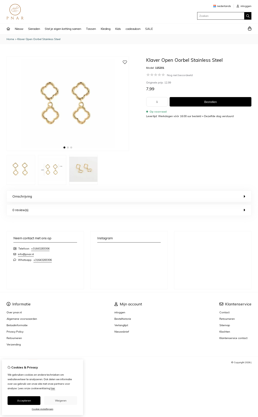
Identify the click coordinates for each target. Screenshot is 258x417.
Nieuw (19, 29)
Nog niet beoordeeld (180, 75)
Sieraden (34, 29)
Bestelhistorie (122, 318)
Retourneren (227, 318)
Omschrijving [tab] (22, 196)
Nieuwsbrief (121, 331)
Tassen (91, 29)
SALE (149, 29)
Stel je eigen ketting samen (63, 29)
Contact (224, 312)
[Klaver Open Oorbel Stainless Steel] (68, 150)
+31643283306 (40, 248)
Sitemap (224, 325)
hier (53, 388)
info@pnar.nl (26, 254)
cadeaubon (133, 29)
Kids (118, 29)
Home (10, 39)
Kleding (105, 29)
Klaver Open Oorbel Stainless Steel (38, 39)
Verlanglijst (121, 325)
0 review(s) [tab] (20, 210)
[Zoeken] (247, 16)
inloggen (245, 6)
